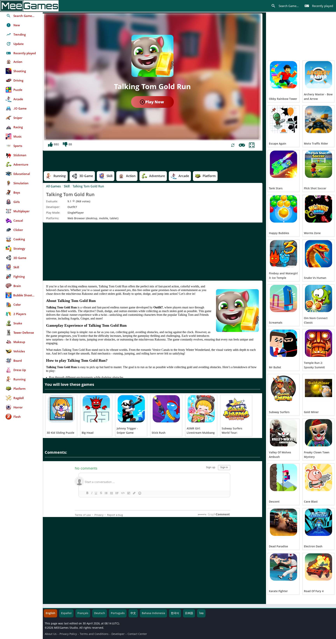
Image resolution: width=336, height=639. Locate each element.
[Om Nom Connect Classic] (318, 298)
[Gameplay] (242, 145)
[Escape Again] (283, 119)
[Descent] (283, 477)
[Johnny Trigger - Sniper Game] (131, 408)
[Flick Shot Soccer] (318, 164)
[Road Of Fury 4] (318, 567)
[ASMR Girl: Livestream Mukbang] (201, 408)
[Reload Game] (233, 145)
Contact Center (137, 634)
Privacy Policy (68, 634)
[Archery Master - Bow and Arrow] (318, 74)
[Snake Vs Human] (318, 253)
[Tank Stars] (283, 164)
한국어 (175, 613)
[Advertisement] (152, 251)
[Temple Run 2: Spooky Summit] (318, 343)
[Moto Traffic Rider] (318, 119)
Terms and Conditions (94, 634)
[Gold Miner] (318, 388)
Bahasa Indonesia (153, 613)
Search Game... (285, 6)
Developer (118, 634)
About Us (51, 634)
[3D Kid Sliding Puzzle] (61, 408)
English (50, 613)
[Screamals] (283, 298)
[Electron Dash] (318, 522)
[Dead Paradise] (283, 522)
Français (82, 613)
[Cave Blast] (318, 477)
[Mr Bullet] (283, 343)
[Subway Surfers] (283, 388)
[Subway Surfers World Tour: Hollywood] (236, 408)
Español (66, 613)
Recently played (318, 6)
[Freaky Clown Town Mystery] (318, 432)
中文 (133, 613)
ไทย (201, 613)
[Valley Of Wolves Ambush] (283, 432)
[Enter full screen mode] (252, 145)
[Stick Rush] (166, 408)
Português (118, 613)
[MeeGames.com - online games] (29, 6)
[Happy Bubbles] (283, 209)
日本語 (189, 613)
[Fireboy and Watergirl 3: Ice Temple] (283, 253)
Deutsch (99, 613)
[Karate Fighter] (283, 567)
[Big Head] (96, 408)
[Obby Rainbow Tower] (283, 74)
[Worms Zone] (318, 209)
